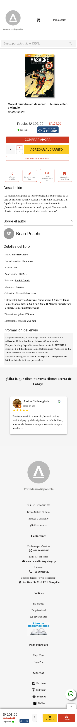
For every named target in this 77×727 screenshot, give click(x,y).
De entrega (38, 603)
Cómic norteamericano (27, 307)
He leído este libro (29, 178)
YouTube (41, 696)
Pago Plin (39, 662)
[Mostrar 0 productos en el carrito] (38, 20)
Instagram (41, 689)
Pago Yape (38, 655)
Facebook (41, 683)
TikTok (41, 703)
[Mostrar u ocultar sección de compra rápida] (71, 706)
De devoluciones (38, 616)
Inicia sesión (59, 20)
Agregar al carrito (46, 149)
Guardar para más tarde (37, 158)
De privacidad (39, 610)
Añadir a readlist (12, 178)
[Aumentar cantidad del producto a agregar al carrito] (19, 147)
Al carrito (50, 720)
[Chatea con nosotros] (71, 694)
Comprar (66, 720)
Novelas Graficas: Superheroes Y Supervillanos (43, 299)
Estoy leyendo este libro (47, 178)
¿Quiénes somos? (38, 525)
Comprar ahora (37, 139)
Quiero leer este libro (64, 178)
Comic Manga (12, 303)
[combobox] (33, 43)
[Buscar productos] (70, 43)
